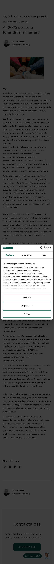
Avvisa (27, 314)
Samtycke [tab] (9, 255)
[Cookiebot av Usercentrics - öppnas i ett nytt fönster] (40, 248)
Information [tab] (27, 255)
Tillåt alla (27, 298)
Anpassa (25, 306)
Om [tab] (44, 255)
